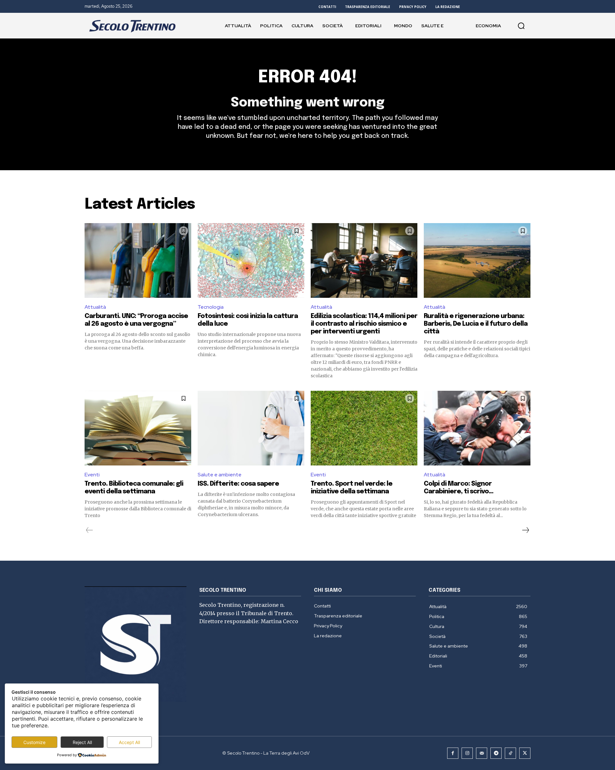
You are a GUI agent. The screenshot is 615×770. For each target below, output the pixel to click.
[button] (521, 25)
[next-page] (525, 530)
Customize (34, 742)
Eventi (92, 474)
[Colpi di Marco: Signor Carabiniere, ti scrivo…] (477, 428)
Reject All (82, 742)
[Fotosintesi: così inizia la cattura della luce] (251, 260)
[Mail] (481, 753)
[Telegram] (496, 753)
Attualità (95, 307)
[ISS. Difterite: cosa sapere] (251, 428)
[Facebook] (452, 753)
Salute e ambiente (220, 474)
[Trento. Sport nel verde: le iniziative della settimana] (364, 428)
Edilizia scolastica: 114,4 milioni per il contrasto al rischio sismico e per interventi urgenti (364, 324)
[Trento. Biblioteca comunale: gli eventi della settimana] (138, 428)
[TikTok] (510, 753)
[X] (524, 753)
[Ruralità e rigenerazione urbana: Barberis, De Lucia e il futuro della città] (477, 260)
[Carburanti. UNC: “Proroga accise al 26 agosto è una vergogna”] (138, 260)
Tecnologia (211, 307)
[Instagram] (467, 753)
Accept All (129, 742)
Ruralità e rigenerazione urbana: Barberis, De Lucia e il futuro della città (476, 324)
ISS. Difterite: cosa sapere (238, 484)
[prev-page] (89, 530)
